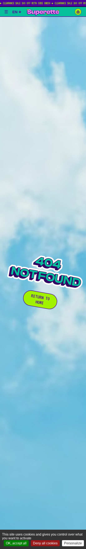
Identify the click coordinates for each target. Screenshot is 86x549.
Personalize (73, 543)
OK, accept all (16, 543)
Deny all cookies (45, 543)
